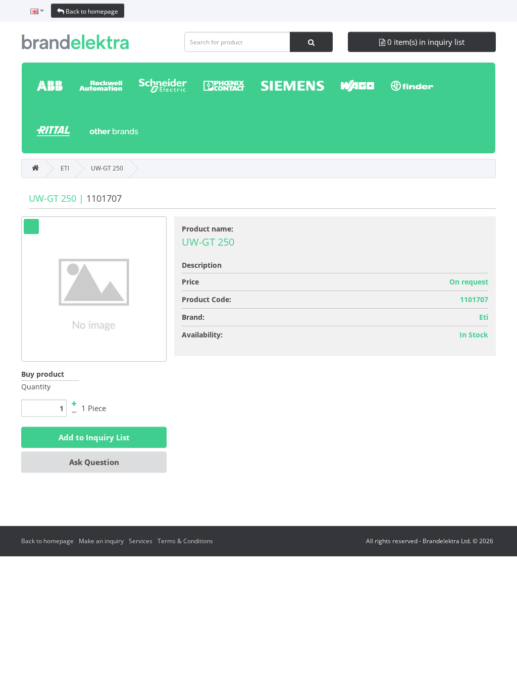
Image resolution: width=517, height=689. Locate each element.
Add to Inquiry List (94, 437)
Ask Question (94, 462)
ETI (65, 168)
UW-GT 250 (107, 168)
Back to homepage (91, 11)
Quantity (35, 386)
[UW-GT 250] (94, 289)
